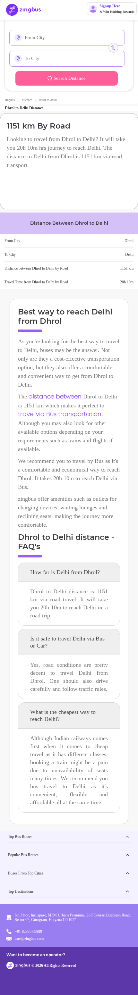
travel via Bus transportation (59, 414)
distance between (55, 396)
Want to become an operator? (35, 954)
